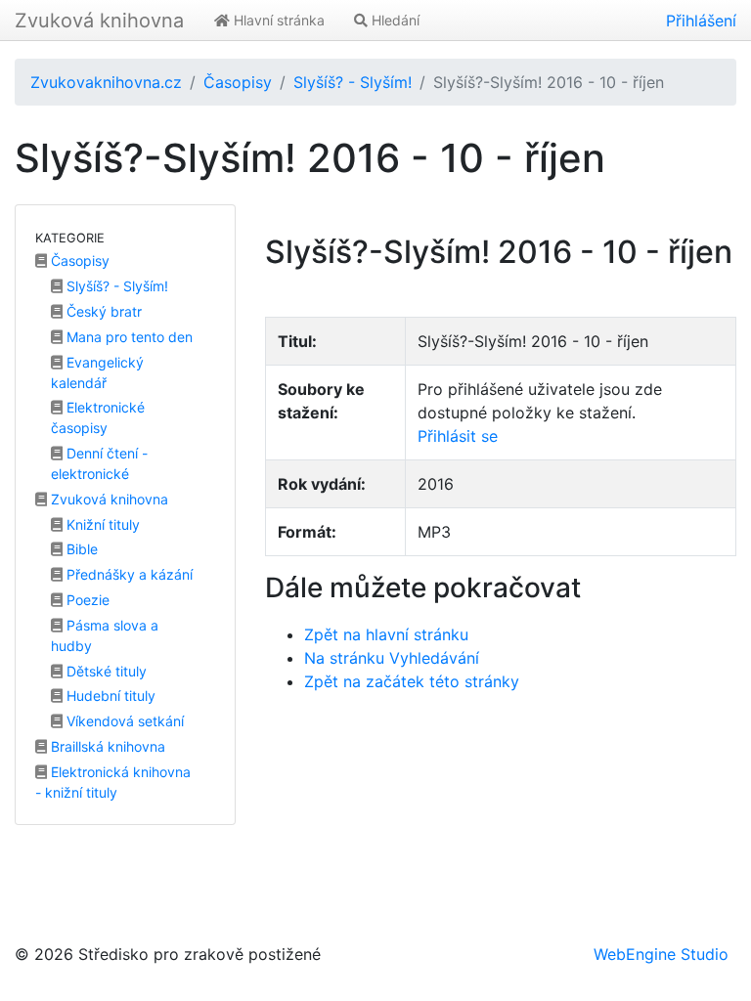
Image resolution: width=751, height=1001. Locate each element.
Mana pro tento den (128, 336)
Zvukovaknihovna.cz (106, 82)
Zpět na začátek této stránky (411, 681)
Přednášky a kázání (128, 574)
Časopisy (237, 82)
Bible (80, 549)
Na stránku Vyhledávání (391, 658)
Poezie (86, 599)
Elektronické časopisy (98, 417)
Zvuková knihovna (99, 20)
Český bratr (102, 311)
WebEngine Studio (661, 954)
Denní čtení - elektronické (99, 463)
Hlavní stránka (277, 20)
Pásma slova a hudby (104, 635)
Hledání (394, 20)
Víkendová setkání (123, 721)
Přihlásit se (458, 436)
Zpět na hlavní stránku (386, 634)
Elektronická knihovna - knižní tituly (113, 782)
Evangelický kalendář (97, 372)
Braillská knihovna (106, 746)
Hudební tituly (109, 695)
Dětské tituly (105, 671)
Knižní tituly (101, 524)
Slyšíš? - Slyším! (352, 82)
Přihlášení (701, 20)
